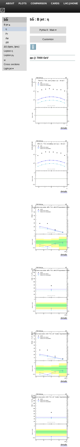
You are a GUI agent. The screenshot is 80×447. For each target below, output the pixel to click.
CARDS (55, 3)
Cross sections (12, 64)
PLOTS (22, 3)
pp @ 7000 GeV (39, 57)
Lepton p (9, 55)
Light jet (8, 68)
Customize (48, 39)
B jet (6, 24)
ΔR (7, 42)
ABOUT (10, 3)
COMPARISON (39, 3)
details (64, 128)
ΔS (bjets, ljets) (11, 46)
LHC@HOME (71, 3)
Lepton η (8, 51)
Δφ (7, 38)
